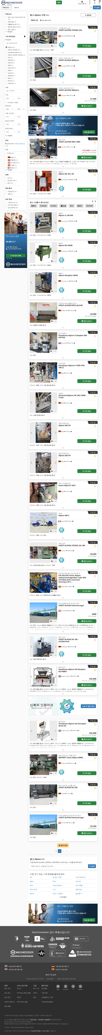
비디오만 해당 (13, 205)
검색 (98, 7)
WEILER (11, 60)
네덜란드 (14, 160)
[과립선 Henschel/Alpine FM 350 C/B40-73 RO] (43, 402)
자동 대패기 (50, 979)
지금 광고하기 (89, 132)
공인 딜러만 (13, 207)
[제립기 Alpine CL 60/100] (43, 222)
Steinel (11, 63)
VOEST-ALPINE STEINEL (16, 55)
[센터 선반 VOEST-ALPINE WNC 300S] (43, 149)
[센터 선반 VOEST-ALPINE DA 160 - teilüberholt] (43, 646)
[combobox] (16, 153)
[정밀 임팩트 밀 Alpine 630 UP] (43, 432)
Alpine (11, 47)
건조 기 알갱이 (58, 893)
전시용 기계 (12, 180)
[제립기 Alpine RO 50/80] (43, 252)
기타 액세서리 (81, 877)
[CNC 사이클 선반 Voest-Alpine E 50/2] (43, 492)
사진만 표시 (13, 202)
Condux (54, 206)
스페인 (13, 165)
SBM (10, 70)
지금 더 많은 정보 (88, 706)
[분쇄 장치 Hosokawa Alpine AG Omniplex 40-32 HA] (43, 731)
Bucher (11, 81)
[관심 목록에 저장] (95, 31)
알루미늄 (79, 889)
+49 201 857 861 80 (15, 969)
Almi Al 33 (33, 889)
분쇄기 (33, 206)
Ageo (32, 881)
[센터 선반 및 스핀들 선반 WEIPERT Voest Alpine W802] (43, 764)
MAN (10, 65)
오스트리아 (15, 162)
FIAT (10, 57)
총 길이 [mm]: (9, 121)
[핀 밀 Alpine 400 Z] (43, 522)
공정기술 (12, 22)
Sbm (71, 206)
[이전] (31, 37)
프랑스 (13, 168)
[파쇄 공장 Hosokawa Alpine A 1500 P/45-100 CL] (43, 372)
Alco (31, 885)
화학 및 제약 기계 (14, 27)
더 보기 (64, 897)
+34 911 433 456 (61, 969)
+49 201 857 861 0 (62, 966)
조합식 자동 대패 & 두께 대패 (66, 979)
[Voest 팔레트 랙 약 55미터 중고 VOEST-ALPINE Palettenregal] (43, 825)
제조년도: (8, 106)
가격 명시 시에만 (12, 102)
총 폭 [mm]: (9, 128)
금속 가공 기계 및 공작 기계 (16, 18)
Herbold (43, 206)
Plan (54, 881)
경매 (10, 194)
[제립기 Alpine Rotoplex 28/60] (43, 282)
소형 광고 (12, 191)
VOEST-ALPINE (14, 50)
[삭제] (91, 7)
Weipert (11, 76)
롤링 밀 (63, 206)
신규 (9, 178)
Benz (10, 78)
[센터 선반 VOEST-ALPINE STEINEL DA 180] (43, 552)
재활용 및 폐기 (14, 24)
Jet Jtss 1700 (57, 877)
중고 (10, 183)
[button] (100, 2)
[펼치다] (63, 52)
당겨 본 (78, 881)
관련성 (89, 15)
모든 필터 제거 (46, 20)
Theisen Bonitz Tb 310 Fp (34, 979)
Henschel (12, 68)
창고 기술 (12, 29)
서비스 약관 (45, 1031)
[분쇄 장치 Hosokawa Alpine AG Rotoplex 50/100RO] (43, 676)
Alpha (32, 893)
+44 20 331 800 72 (15, 966)
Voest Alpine (57, 885)
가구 (54, 889)
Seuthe (11, 73)
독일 (13, 157)
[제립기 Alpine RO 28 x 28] (43, 181)
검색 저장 (63, 845)
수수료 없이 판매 (15, 255)
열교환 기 (79, 893)
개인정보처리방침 (35, 1031)
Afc (31, 877)
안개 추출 (79, 885)
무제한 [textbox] (10, 153)
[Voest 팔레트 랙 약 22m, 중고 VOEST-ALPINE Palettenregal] (43, 612)
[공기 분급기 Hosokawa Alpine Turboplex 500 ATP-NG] (43, 342)
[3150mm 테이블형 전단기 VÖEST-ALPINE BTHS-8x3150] (43, 312)
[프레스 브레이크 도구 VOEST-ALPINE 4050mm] (43, 67)
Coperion (12, 83)
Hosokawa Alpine (15, 52)
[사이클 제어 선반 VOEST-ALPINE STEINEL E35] (43, 37)
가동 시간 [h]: (9, 113)
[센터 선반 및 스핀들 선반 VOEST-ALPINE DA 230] (43, 794)
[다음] (55, 37)
